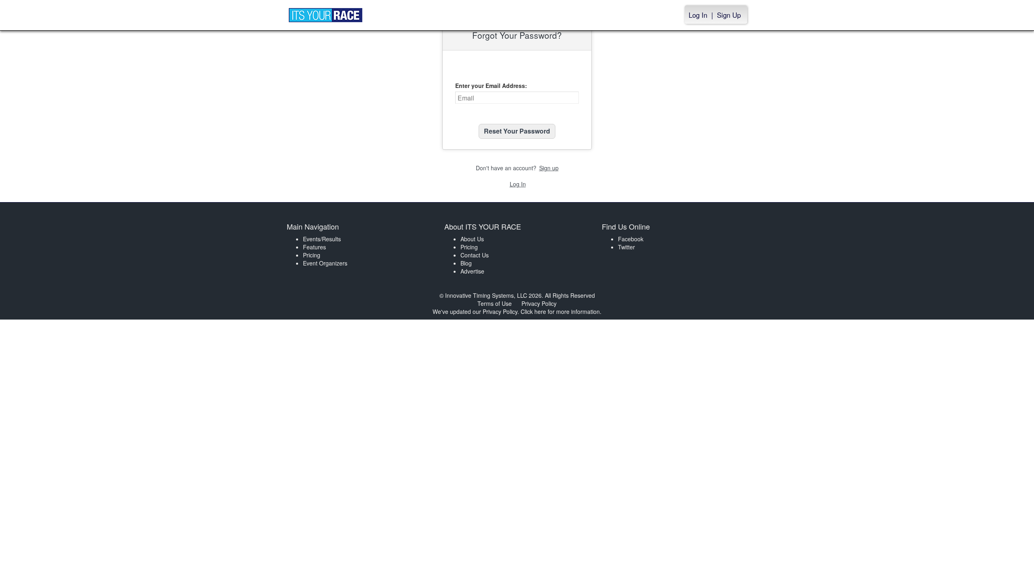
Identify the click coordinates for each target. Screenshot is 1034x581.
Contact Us (474, 255)
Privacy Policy (539, 303)
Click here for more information (560, 311)
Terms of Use (494, 303)
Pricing (311, 255)
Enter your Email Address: (491, 86)
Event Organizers (325, 263)
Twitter (626, 247)
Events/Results (322, 239)
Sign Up (729, 15)
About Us (472, 239)
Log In (698, 15)
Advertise (472, 271)
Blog (466, 263)
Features (314, 247)
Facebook (630, 239)
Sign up (549, 168)
